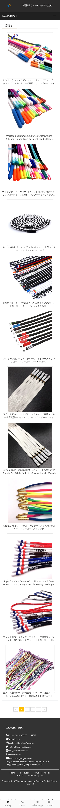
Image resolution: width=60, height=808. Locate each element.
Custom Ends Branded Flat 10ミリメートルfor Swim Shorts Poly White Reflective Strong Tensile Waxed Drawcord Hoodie (29, 473)
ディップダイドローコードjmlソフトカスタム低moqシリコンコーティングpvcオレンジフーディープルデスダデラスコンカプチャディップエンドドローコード (28, 194)
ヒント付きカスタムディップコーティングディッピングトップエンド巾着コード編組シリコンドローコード (29, 82)
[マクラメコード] (30, 167)
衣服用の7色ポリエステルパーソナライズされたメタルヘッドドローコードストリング (28, 527)
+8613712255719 (28, 735)
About (47, 772)
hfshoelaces (23, 750)
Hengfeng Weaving (25, 743)
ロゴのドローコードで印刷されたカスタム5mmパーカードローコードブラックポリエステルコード (29, 304)
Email (48, 805)
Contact (22, 805)
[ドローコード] (30, 222)
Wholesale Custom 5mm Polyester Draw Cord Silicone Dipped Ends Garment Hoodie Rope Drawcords (29, 139)
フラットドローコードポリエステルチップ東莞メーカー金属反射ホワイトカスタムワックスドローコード (29, 416)
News (36, 772)
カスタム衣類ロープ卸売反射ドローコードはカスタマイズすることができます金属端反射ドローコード (29, 694)
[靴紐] (30, 55)
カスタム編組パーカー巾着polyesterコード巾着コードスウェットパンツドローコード (29, 249)
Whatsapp (37, 805)
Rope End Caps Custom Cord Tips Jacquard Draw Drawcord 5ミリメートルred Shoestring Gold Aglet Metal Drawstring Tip (28, 584)
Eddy (18, 754)
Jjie (19, 739)
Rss (42, 775)
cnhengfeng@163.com (23, 758)
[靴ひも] (30, 111)
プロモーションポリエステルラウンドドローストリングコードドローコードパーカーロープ (29, 360)
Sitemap (32, 775)
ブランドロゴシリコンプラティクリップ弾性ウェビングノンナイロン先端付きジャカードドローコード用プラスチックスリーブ (29, 640)
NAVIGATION (9, 16)
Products (24, 772)
